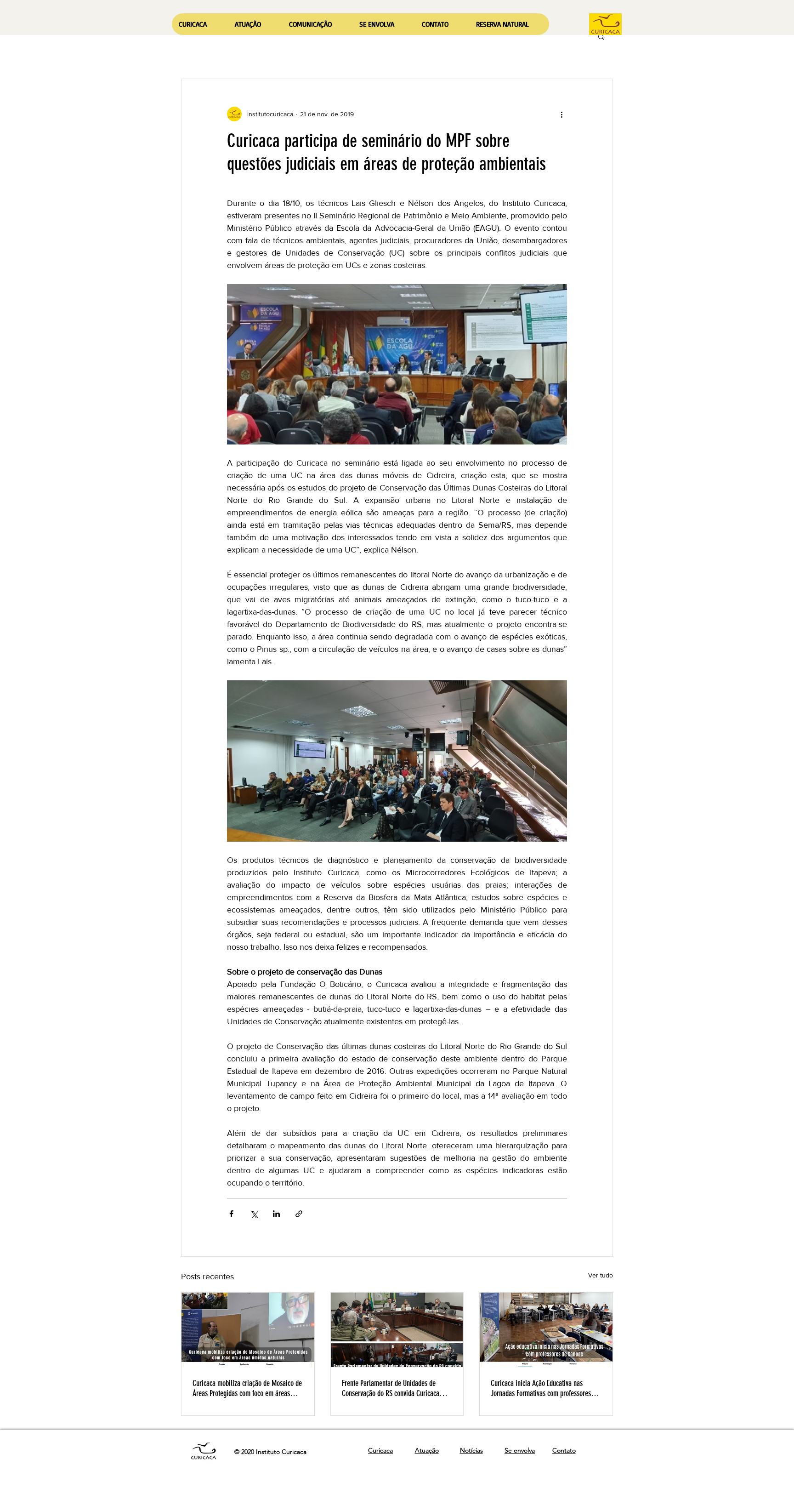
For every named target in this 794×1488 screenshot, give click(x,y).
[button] (254, 24)
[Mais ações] (561, 114)
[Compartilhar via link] (299, 1213)
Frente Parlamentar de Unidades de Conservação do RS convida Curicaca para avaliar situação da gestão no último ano (390, 1388)
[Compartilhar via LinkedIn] (276, 1213)
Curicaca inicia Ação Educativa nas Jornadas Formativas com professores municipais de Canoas (541, 1388)
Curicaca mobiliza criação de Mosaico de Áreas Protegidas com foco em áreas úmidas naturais (247, 1388)
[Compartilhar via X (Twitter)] (254, 1213)
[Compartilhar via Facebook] (231, 1213)
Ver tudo (600, 1275)
